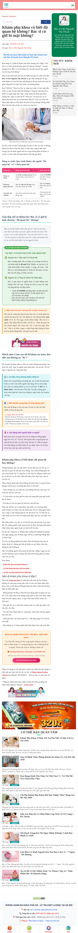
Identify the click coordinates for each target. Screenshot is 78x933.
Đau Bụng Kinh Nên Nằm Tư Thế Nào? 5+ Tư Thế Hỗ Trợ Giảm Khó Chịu (46, 777)
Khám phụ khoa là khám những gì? (15, 564)
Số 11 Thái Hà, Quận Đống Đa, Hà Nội (43, 910)
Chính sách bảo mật (52, 921)
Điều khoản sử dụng (36, 921)
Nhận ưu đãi (28, 685)
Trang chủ (5, 16)
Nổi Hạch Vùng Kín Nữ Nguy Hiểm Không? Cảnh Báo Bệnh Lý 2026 (46, 834)
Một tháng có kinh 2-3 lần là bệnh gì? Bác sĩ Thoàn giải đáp (63, 108)
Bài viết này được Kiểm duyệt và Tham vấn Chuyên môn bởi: (25, 56)
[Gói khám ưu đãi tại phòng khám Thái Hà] (39, 715)
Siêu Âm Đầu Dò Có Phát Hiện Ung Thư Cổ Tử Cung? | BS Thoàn (47, 815)
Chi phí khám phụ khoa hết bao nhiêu (16, 568)
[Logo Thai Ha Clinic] (6, 5)
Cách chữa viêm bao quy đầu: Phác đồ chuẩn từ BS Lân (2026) (63, 95)
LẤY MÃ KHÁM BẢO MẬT (26, 660)
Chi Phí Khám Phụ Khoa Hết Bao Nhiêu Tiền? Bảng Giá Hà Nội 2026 (47, 796)
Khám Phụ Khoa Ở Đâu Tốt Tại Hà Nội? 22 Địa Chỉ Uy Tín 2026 (47, 739)
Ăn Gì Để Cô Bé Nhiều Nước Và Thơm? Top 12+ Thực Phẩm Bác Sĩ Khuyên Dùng (46, 872)
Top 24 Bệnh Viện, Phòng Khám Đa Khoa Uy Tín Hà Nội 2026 (47, 758)
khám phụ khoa (14, 580)
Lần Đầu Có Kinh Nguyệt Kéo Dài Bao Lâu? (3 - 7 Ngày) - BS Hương (47, 853)
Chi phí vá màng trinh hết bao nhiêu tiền (17, 572)
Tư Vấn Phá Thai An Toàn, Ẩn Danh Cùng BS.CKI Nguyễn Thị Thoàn (64, 83)
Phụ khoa (13, 16)
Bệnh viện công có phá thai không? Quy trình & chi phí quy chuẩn (64, 71)
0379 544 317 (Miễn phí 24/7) (47, 913)
